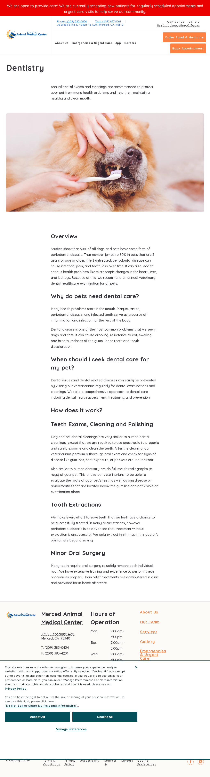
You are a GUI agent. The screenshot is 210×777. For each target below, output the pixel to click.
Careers (130, 43)
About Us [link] (149, 612)
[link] (26, 35)
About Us (61, 43)
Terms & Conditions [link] (51, 762)
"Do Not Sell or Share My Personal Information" (41, 705)
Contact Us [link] (175, 21)
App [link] (118, 43)
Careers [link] (127, 760)
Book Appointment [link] (188, 48)
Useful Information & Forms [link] (178, 25)
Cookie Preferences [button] (146, 762)
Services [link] (149, 632)
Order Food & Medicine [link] (184, 37)
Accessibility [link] (89, 760)
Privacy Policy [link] (70, 762)
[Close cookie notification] (136, 667)
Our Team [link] (150, 622)
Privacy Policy (15, 688)
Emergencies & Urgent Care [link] (92, 43)
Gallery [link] (194, 21)
